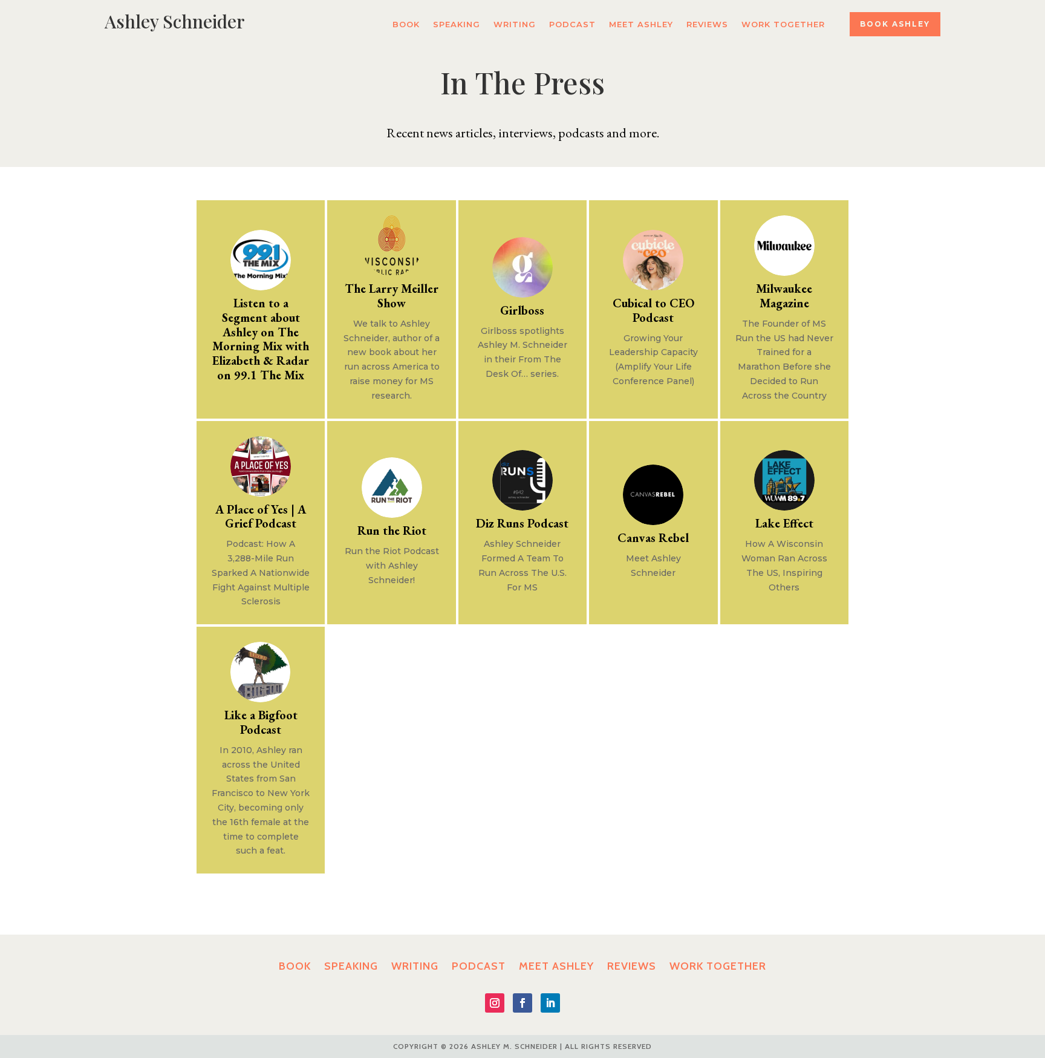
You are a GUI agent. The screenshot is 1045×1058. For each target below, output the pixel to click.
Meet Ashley (641, 24)
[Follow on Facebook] (522, 1003)
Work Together (783, 24)
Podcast (572, 24)
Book (406, 24)
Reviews (707, 24)
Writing (514, 24)
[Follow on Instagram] (494, 1003)
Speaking (456, 24)
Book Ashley (895, 23)
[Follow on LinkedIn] (550, 1003)
